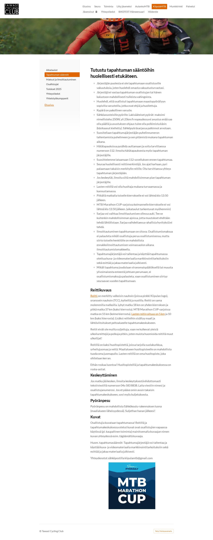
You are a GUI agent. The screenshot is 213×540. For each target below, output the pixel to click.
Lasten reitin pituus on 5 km (148, 314)
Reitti (94, 296)
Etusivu (49, 105)
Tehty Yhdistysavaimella (163, 531)
